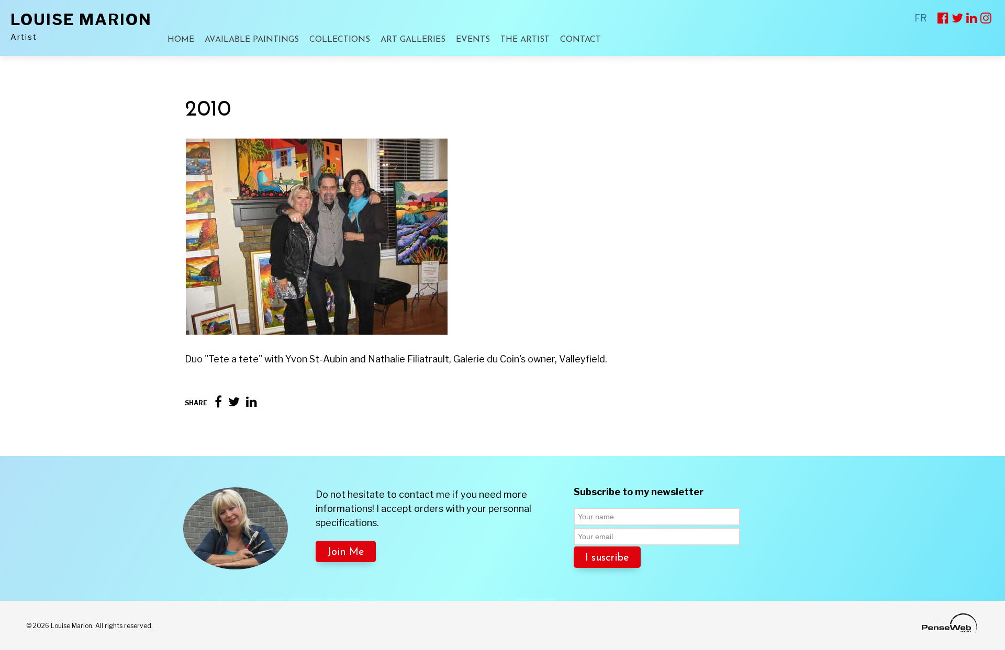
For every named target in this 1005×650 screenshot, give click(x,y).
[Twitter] (234, 401)
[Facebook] (218, 401)
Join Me (345, 552)
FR (920, 18)
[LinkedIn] (251, 401)
